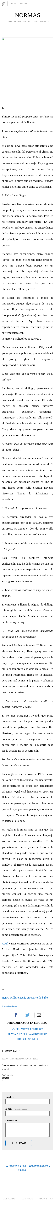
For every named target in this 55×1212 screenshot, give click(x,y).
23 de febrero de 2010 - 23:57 (22, 21)
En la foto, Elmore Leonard (9, 1006)
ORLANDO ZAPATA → (40, 1166)
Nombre (9, 1097)
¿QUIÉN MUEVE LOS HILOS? (27, 1029)
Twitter (27, 1015)
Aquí (5, 943)
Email (39, 1015)
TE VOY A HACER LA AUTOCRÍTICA (28, 1034)
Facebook (15, 1015)
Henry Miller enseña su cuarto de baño (25, 997)
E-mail (16, 1109)
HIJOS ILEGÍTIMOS (27, 1039)
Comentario (11, 1120)
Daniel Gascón (18, 3)
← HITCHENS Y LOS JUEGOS (16, 1168)
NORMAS (27, 15)
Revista (44, 21)
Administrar (46, 1199)
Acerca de (9, 1199)
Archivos (27, 1199)
